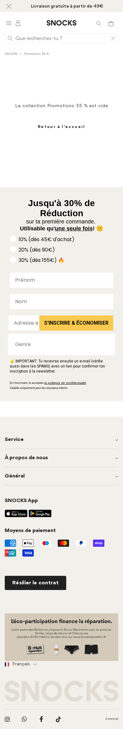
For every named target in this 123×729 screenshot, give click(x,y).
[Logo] (61, 23)
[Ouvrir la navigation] (9, 23)
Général (15, 476)
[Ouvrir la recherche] (99, 23)
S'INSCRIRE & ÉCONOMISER (76, 323)
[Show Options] (107, 344)
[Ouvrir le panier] (111, 23)
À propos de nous (26, 457)
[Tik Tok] (58, 719)
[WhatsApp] (24, 719)
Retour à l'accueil (61, 127)
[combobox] (59, 344)
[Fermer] (9, 6)
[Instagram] (7, 719)
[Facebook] (41, 719)
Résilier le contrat (35, 583)
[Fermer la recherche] (113, 38)
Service (14, 439)
